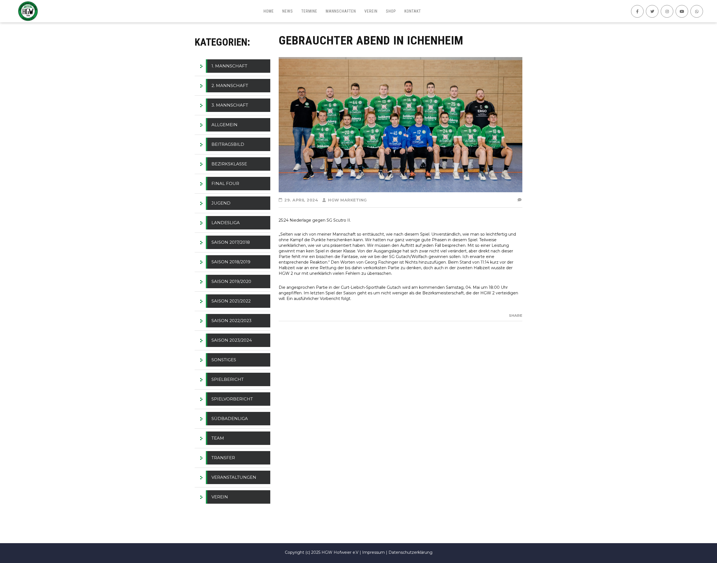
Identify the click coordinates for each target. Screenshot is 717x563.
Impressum (373, 552)
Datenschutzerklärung (410, 552)
